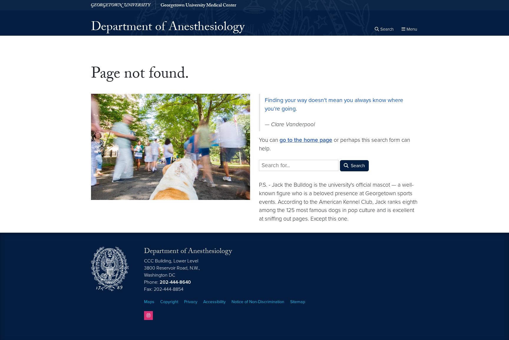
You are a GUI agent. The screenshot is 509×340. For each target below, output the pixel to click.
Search (357, 166)
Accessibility (214, 301)
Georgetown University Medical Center (198, 5)
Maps (149, 301)
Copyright (169, 301)
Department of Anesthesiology (167, 28)
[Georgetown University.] (121, 5)
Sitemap (297, 301)
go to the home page (306, 140)
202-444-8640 (175, 282)
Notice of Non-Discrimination (258, 301)
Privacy (190, 301)
